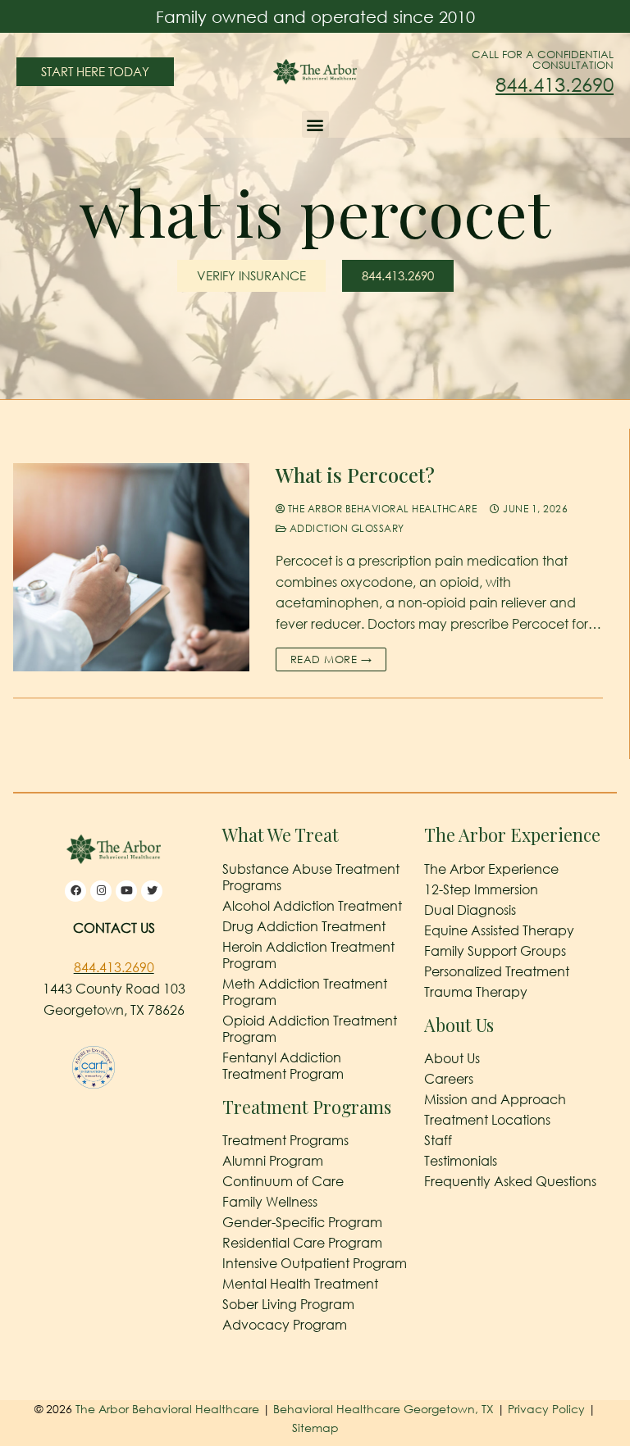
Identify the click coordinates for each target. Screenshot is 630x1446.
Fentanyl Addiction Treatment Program (283, 1065)
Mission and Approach (495, 1099)
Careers (448, 1079)
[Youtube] (126, 891)
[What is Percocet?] (131, 567)
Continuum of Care (283, 1181)
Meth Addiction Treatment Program (304, 991)
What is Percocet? (355, 475)
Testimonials (460, 1161)
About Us (452, 1058)
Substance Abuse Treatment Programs (310, 877)
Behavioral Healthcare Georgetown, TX (383, 1409)
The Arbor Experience (491, 869)
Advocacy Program (284, 1324)
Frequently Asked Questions (510, 1181)
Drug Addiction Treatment (304, 926)
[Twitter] (151, 891)
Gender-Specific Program (302, 1222)
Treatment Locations (487, 1120)
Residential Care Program (302, 1243)
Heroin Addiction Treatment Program (308, 955)
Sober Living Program (288, 1304)
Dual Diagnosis (470, 910)
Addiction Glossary (345, 528)
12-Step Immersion (481, 889)
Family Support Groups (495, 951)
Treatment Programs (285, 1140)
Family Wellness (269, 1202)
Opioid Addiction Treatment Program (309, 1028)
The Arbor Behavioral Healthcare (381, 508)
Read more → (331, 659)
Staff (438, 1140)
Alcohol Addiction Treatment (312, 906)
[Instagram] (101, 891)
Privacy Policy (548, 1409)
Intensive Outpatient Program (314, 1263)
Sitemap (315, 1428)
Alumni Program (272, 1161)
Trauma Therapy (475, 992)
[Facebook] (75, 891)
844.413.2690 (554, 84)
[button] (315, 124)
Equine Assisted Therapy (499, 930)
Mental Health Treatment (300, 1283)
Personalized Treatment (496, 971)
